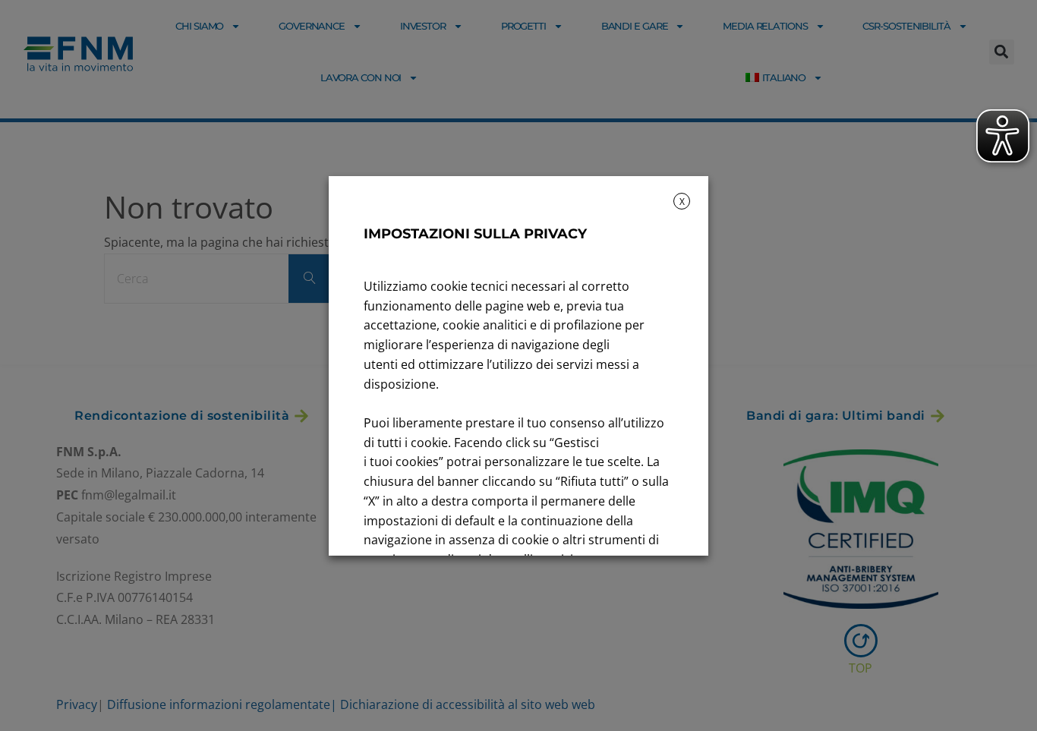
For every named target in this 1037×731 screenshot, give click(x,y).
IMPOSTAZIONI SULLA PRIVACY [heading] (475, 233)
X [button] (682, 201)
